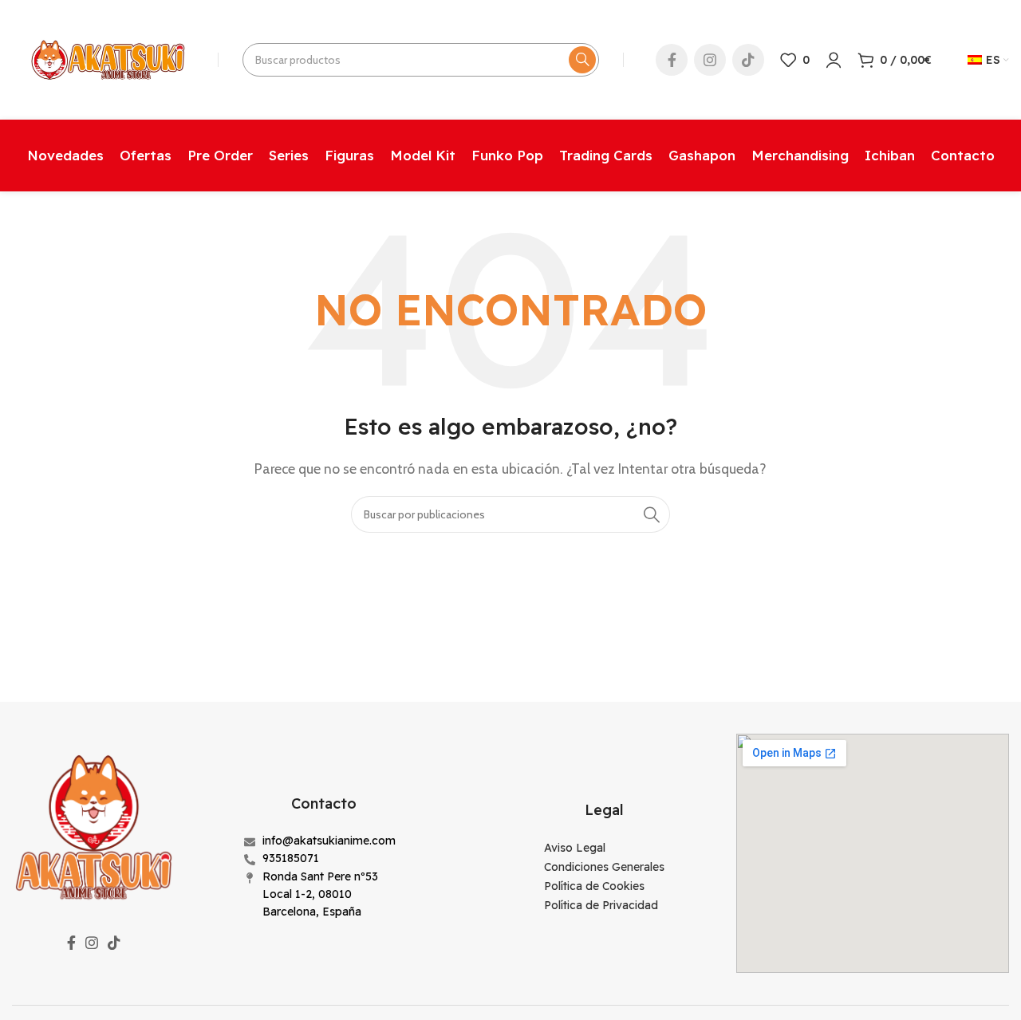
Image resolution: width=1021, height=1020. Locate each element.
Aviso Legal (574, 848)
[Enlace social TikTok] (748, 60)
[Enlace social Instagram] (710, 60)
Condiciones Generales (604, 867)
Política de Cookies (594, 886)
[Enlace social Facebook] (672, 60)
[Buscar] (582, 59)
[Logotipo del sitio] (107, 58)
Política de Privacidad (601, 905)
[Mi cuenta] (834, 60)
